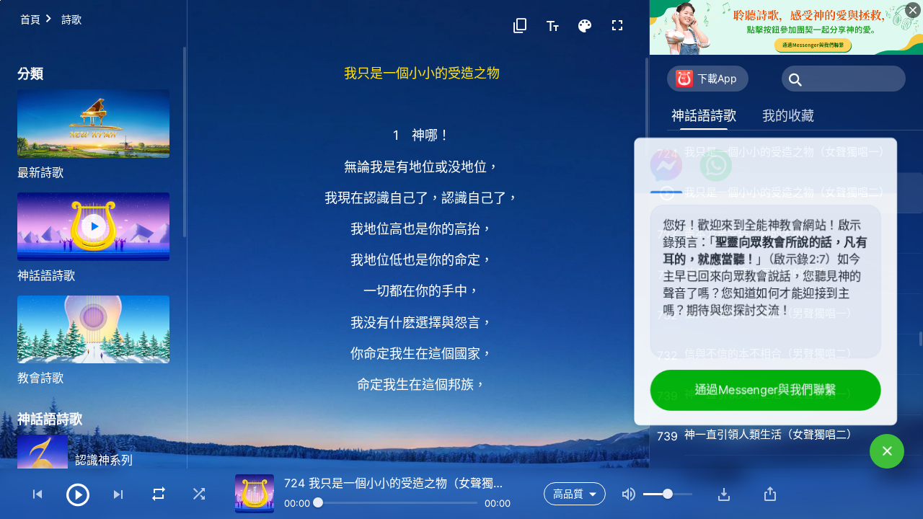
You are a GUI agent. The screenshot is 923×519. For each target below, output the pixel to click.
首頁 (30, 19)
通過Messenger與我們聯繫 (767, 390)
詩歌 (71, 19)
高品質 (568, 493)
